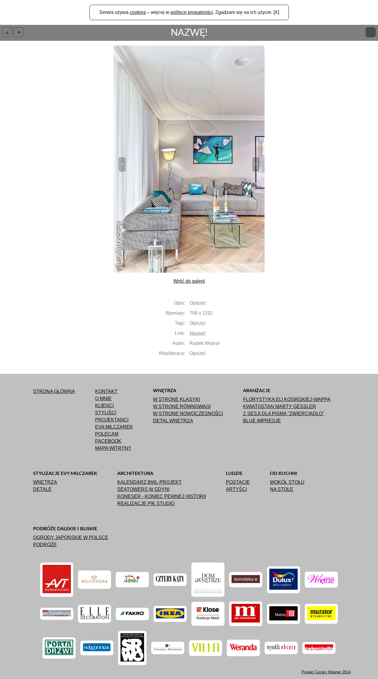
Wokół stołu (287, 482)
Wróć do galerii (189, 281)
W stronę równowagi (182, 406)
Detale (42, 489)
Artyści (236, 489)
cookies (138, 12)
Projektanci (111, 419)
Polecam (106, 433)
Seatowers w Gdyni (143, 489)
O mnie (103, 398)
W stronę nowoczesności (188, 413)
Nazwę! (198, 333)
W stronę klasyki (176, 399)
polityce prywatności (191, 12)
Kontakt (106, 391)
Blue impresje (262, 420)
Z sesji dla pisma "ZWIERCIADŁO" (283, 413)
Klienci (104, 405)
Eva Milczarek (114, 426)
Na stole (281, 489)
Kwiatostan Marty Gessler (279, 406)
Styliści (105, 412)
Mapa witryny (113, 448)
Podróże (45, 544)
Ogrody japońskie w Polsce (70, 537)
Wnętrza (45, 482)
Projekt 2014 (326, 672)
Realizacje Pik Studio (146, 503)
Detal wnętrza (173, 420)
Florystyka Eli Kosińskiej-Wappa (286, 399)
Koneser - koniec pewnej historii (161, 496)
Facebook (108, 441)
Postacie (238, 482)
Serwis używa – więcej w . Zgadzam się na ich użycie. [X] (189, 12)
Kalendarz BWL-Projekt (149, 482)
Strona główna (54, 391)
